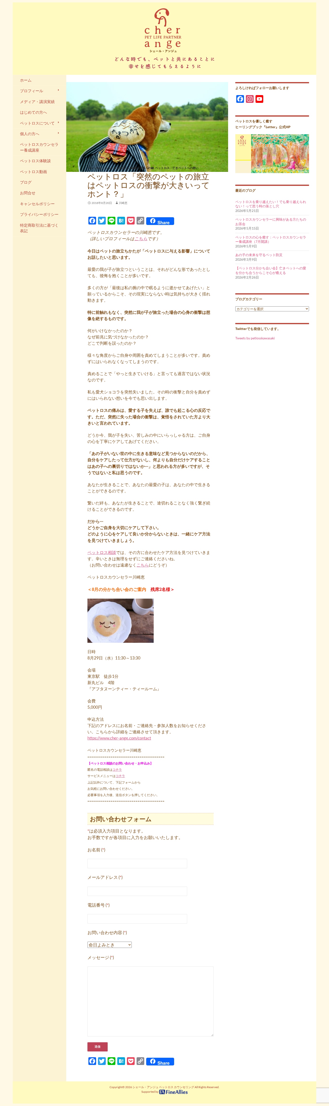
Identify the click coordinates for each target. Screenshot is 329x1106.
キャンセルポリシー (37, 204)
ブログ (26, 182)
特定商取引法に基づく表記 (39, 228)
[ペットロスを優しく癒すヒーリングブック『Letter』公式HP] (272, 153)
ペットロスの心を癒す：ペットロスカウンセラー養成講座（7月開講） (270, 239)
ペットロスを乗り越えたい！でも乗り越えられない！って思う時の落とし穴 (270, 204)
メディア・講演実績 (37, 101)
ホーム (26, 80)
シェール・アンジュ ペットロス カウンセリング (163, 1087)
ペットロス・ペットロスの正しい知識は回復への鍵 (120, 168)
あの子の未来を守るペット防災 (259, 255)
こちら (140, 238)
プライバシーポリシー (39, 214)
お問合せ (27, 193)
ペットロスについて (37, 123)
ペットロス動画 (33, 171)
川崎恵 (123, 203)
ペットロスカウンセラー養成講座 (39, 147)
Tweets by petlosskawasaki (255, 338)
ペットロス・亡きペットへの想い (176, 168)
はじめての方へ (33, 112)
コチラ (117, 769)
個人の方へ (29, 134)
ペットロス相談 (101, 552)
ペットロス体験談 (35, 161)
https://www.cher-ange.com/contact (119, 738)
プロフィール (31, 91)
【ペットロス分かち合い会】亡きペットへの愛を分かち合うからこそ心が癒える (270, 270)
